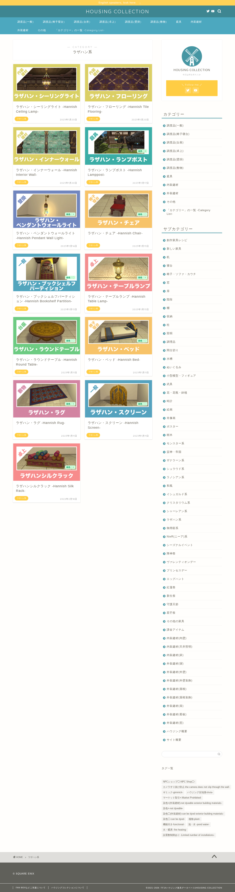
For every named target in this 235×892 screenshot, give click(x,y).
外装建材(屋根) (177, 688)
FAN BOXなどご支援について (31, 887)
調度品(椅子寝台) (54, 21)
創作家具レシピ (177, 240)
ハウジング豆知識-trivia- (200, 792)
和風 (170, 485)
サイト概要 (174, 739)
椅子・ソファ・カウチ (181, 274)
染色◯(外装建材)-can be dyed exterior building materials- (193, 813)
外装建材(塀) (175, 663)
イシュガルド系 (177, 494)
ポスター (172, 426)
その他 (42, 30)
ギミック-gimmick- (173, 792)
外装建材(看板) (177, 714)
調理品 (171, 341)
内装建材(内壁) (177, 638)
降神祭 (171, 553)
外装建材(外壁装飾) (179, 680)
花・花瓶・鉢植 (177, 392)
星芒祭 (171, 612)
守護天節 (172, 604)
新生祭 (171, 595)
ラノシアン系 (175, 477)
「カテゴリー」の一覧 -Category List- (79, 30)
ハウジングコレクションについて (67, 887)
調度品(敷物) (159, 21)
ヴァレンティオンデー (181, 561)
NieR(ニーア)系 (177, 536)
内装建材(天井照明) (179, 646)
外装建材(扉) (175, 705)
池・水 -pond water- (198, 824)
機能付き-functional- (173, 824)
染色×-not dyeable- (173, 808)
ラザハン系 (174, 519)
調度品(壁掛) (133, 21)
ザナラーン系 (175, 460)
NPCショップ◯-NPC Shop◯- (179, 781)
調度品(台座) (82, 21)
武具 (170, 384)
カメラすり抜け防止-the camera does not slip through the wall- (196, 787)
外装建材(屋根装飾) (179, 697)
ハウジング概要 (177, 731)
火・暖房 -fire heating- (175, 829)
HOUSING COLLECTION (117, 11)
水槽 (170, 358)
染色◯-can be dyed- (174, 819)
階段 (170, 299)
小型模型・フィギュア (181, 375)
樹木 (170, 434)
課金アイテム (175, 629)
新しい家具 (174, 248)
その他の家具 (175, 621)
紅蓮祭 (171, 587)
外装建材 (22, 30)
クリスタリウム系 (178, 502)
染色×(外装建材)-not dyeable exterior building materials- (192, 803)
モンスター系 (175, 443)
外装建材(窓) (175, 722)
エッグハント (175, 578)
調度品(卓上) (108, 21)
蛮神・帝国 (174, 451)
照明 (170, 333)
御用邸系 (172, 528)
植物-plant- (194, 819)
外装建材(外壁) (177, 672)
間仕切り (172, 350)
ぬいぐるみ (174, 367)
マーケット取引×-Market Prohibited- (182, 797)
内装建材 (196, 21)
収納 (170, 316)
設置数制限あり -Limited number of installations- (188, 835)
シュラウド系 (175, 468)
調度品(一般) (25, 21)
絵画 (170, 409)
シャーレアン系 (177, 511)
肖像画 (171, 417)
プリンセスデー (177, 570)
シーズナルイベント (180, 545)
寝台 (170, 265)
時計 (170, 401)
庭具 (179, 21)
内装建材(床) (175, 655)
